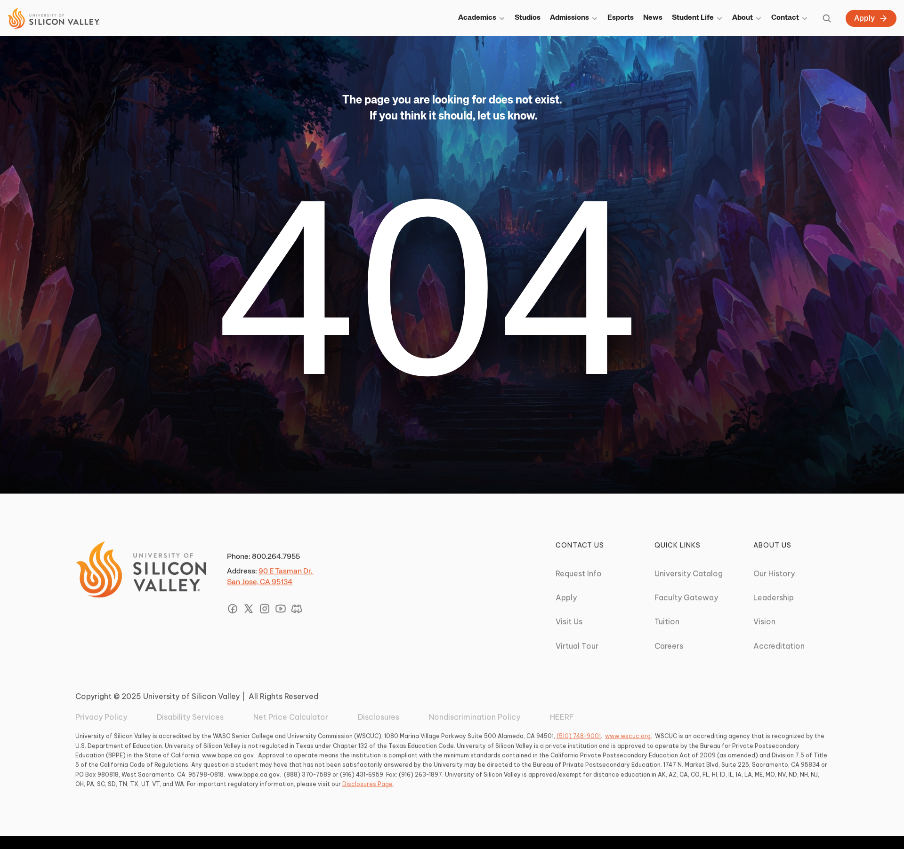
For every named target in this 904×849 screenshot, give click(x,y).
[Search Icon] (826, 18)
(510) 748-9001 (579, 735)
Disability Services (190, 717)
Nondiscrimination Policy (474, 717)
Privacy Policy (101, 717)
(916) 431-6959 (361, 774)
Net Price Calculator (290, 717)
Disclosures (378, 717)
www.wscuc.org (628, 735)
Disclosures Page (367, 783)
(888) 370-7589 (307, 774)
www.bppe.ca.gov (228, 755)
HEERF (562, 717)
